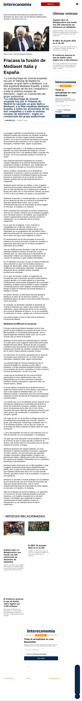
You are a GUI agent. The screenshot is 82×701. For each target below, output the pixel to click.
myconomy (7, 682)
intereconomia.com (19, 19)
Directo (50, 4)
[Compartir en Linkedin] (77, 676)
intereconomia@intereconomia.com (61, 683)
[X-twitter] (53, 668)
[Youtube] (65, 668)
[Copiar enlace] (77, 688)
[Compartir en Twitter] (77, 672)
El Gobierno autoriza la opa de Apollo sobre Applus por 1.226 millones (65, 57)
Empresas (10, 120)
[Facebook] (59, 668)
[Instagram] (71, 668)
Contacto (29, 682)
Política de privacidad (33, 689)
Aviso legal (30, 686)
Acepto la (36, 654)
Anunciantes (8, 686)
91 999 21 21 (53, 686)
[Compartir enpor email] (77, 684)
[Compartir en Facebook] (77, 668)
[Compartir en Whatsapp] (77, 680)
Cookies (29, 693)
